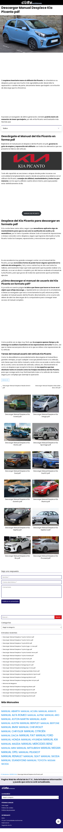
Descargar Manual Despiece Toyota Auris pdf (17, 659)
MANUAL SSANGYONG (13, 760)
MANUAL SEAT (31, 756)
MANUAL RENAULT (12, 756)
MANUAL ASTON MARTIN (15, 719)
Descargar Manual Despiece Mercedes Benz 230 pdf (47, 387)
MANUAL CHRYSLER (12, 731)
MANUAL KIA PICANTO (31, 213)
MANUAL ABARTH (10, 711)
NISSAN (51, 760)
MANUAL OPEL (9, 752)
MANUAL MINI (8, 748)
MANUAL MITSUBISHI (28, 748)
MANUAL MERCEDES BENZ (36, 744)
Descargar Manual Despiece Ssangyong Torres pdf (19, 668)
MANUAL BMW (9, 727)
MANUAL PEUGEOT (29, 752)
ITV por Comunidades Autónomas (12, 820)
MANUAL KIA (5, 380)
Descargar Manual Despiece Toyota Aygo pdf (17, 649)
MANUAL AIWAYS (47, 711)
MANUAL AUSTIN (10, 723)
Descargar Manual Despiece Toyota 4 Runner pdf (19, 662)
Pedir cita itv (5, 823)
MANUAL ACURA (29, 711)
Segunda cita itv (7, 825)
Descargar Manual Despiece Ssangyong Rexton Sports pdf (21, 674)
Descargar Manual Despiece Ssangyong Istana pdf (19, 696)
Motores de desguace (10, 683)
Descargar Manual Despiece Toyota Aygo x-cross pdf (20, 646)
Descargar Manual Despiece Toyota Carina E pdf (18, 637)
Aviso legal (5, 805)
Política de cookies (7, 808)
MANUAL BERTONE (50, 723)
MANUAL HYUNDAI (31, 739)
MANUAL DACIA (9, 735)
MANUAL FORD (44, 735)
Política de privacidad (8, 810)
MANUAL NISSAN (50, 748)
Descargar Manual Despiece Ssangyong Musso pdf (19, 687)
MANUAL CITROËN (34, 731)
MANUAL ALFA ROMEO (14, 715)
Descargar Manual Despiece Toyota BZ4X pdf (17, 643)
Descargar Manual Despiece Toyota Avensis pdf (18, 656)
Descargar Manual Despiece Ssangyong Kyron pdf (19, 690)
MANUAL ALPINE (35, 715)
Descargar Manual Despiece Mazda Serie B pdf (16, 387)
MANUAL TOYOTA (37, 760)
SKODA (5, 763)
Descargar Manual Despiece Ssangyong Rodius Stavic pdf (21, 671)
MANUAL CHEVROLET (31, 727)
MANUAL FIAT (27, 735)
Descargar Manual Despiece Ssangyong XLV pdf (18, 665)
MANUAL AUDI (38, 719)
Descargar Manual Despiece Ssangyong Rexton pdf (19, 677)
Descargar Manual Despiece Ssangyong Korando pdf (20, 693)
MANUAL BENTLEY (30, 723)
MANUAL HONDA (10, 739)
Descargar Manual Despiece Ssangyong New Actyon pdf (21, 680)
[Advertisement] (31, 66)
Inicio (3, 818)
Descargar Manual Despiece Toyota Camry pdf (18, 640)
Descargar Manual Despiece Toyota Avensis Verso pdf (20, 652)
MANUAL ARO (52, 715)
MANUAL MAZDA (11, 744)
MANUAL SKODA (50, 756)
